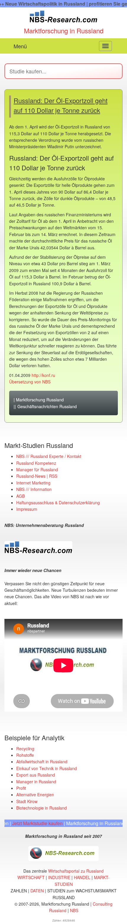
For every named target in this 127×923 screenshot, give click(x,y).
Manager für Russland (37, 469)
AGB (20, 496)
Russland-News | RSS (36, 476)
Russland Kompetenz (36, 463)
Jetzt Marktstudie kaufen (31, 823)
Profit (21, 788)
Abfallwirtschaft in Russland (41, 761)
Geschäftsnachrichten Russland (47, 406)
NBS (74, 910)
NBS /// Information (34, 489)
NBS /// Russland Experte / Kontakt (48, 456)
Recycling (25, 748)
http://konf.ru (43, 375)
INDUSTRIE (59, 877)
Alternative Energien (35, 794)
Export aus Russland (35, 775)
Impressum (26, 509)
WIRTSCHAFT (31, 877)
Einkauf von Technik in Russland (46, 768)
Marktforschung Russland (40, 400)
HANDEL (82, 877)
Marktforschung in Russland (63, 30)
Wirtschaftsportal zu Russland (76, 871)
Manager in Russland (36, 781)
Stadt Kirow (27, 801)
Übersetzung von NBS (30, 382)
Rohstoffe (25, 755)
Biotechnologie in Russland (41, 808)
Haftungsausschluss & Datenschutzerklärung (58, 502)
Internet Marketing (33, 483)
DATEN (37, 891)
